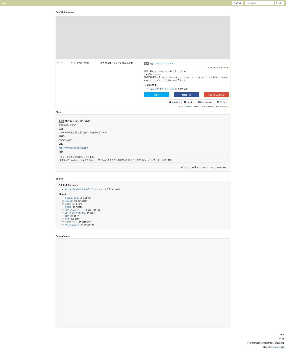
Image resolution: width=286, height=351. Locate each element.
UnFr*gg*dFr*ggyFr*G (75, 212)
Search (279, 2)
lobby (67, 218)
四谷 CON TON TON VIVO (162, 63)
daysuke (175, 101)
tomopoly (69, 200)
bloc (4, 3)
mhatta (68, 206)
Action (222, 101)
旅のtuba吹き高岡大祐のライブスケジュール (86, 189)
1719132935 (187, 106)
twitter (156, 94)
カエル (68, 203)
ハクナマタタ (71, 221)
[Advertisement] (143, 37)
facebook (186, 94)
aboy (67, 215)
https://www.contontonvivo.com (73, 147)
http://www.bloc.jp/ (276, 346)
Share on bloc (205, 101)
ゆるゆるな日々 (72, 224)
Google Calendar (216, 94)
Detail (189, 101)
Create (238, 2)
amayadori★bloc (73, 197)
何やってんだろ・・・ (75, 209)
